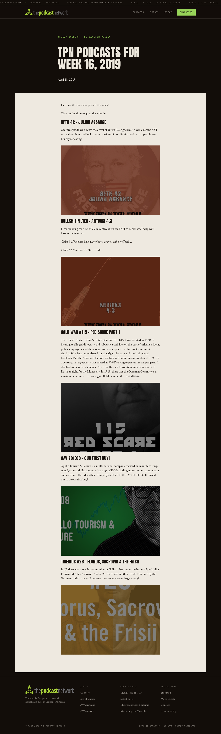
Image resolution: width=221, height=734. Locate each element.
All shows (85, 693)
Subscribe (186, 12)
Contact (165, 705)
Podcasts (138, 12)
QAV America (87, 711)
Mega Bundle (168, 699)
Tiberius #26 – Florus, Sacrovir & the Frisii (100, 561)
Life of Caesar (87, 699)
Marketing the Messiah (133, 711)
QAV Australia (87, 705)
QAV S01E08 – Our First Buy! (85, 458)
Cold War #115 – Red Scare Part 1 (90, 332)
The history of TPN (131, 693)
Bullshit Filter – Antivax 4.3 (86, 221)
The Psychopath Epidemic (134, 705)
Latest (168, 12)
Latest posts (126, 699)
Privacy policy (168, 711)
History (154, 12)
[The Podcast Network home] (46, 12)
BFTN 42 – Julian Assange (83, 122)
